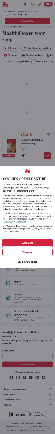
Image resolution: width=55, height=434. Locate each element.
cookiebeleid (21, 222)
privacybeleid (8, 222)
